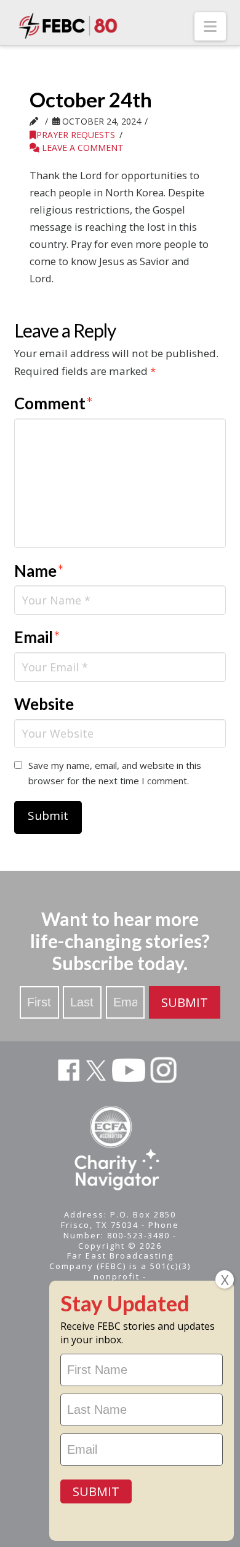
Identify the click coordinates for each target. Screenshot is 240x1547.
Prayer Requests (75, 135)
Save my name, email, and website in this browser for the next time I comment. (114, 773)
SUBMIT (184, 1002)
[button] (210, 26)
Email (37, 637)
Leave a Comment (81, 147)
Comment (53, 403)
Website (44, 704)
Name (39, 570)
